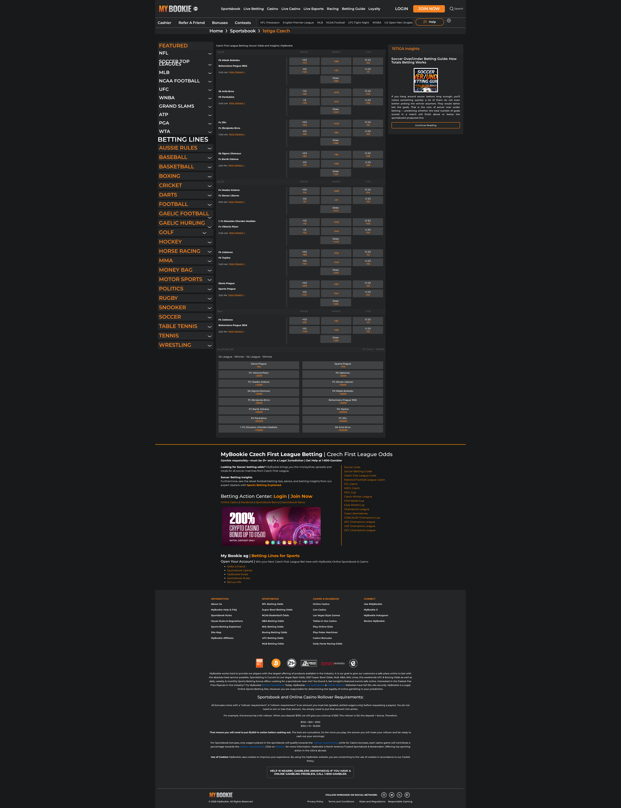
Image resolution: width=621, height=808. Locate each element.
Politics (171, 288)
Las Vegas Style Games (326, 615)
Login (401, 8)
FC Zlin (343, 420)
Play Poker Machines (325, 632)
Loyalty (374, 9)
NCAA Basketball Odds (275, 615)
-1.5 (304, 101)
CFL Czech (351, 484)
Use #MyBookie (373, 604)
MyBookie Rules (237, 574)
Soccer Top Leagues (174, 62)
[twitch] (407, 795)
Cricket (170, 185)
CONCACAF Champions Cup (362, 517)
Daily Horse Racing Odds (327, 643)
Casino (272, 9)
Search (458, 8)
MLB (320, 22)
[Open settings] (448, 20)
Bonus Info (234, 582)
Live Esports (314, 9)
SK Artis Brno (343, 429)
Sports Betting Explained (264, 485)
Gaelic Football (184, 213)
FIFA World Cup (354, 500)
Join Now (429, 8)
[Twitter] (399, 795)
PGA (164, 123)
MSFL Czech (352, 488)
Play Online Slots (323, 626)
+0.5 (304, 61)
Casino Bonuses (322, 638)
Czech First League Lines (360, 475)
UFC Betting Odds (272, 638)
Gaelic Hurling (182, 223)
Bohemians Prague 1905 (343, 401)
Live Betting (254, 9)
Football (173, 204)
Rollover (280, 746)
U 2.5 (368, 70)
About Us (216, 604)
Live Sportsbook (314, 685)
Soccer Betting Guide (358, 471)
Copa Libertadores (356, 513)
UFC (164, 89)
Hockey (170, 241)
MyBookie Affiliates (222, 638)
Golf (166, 232)
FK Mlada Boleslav (342, 392)
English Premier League (298, 22)
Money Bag (176, 270)
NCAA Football (335, 22)
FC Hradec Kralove (258, 383)
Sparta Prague (343, 365)
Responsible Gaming (400, 801)
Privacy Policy (315, 801)
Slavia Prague (259, 365)
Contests (243, 23)
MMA (166, 260)
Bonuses (220, 23)
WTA (164, 131)
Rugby (168, 298)
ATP (163, 114)
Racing (333, 9)
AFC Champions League (359, 521)
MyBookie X (371, 609)
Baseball (173, 157)
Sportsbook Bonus (268, 502)
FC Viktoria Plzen (259, 374)
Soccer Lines (352, 467)
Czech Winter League (358, 496)
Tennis (169, 335)
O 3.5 (368, 222)
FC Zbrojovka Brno (259, 401)
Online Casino (230, 502)
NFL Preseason (270, 22)
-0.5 (304, 70)
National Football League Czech (364, 479)
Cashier (164, 23)
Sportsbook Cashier (239, 570)
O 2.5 (368, 61)
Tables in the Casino (325, 621)
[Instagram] (384, 795)
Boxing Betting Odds (274, 632)
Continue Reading (425, 125)
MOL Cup (350, 492)
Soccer (170, 317)
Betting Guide (353, 9)
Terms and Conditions (341, 801)
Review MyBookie (374, 621)
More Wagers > (237, 72)
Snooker (172, 307)
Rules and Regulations (372, 801)
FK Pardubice (259, 420)
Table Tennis (178, 326)
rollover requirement (325, 742)
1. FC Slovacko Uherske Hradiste (258, 429)
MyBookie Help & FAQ (224, 609)
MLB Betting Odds (273, 643)
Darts (168, 195)
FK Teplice (343, 410)
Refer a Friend (236, 566)
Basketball (176, 166)
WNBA (376, 22)
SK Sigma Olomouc (259, 392)
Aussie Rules (178, 148)
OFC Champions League (360, 530)
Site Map (216, 632)
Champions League (356, 509)
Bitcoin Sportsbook (273, 685)
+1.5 (304, 92)
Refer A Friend (192, 23)
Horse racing (180, 251)
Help (432, 22)
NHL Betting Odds (272, 626)
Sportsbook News (293, 502)
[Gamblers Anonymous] (309, 662)
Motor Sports (180, 279)
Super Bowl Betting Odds (277, 609)
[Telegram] (392, 795)
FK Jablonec (343, 374)
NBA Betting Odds (273, 621)
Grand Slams (176, 106)
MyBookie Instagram (376, 615)
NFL (163, 53)
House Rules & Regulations (227, 621)
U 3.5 (368, 231)
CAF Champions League (359, 526)
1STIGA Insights (405, 48)
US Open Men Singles (398, 22)
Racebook (247, 502)
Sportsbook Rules (238, 578)
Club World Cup (354, 505)
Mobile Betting (336, 685)
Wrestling (175, 345)
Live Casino (290, 9)
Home (216, 30)
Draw (336, 79)
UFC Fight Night (358, 22)
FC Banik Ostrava (259, 410)
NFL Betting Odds (272, 604)
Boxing (169, 176)
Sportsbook (230, 9)
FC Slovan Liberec (342, 383)
